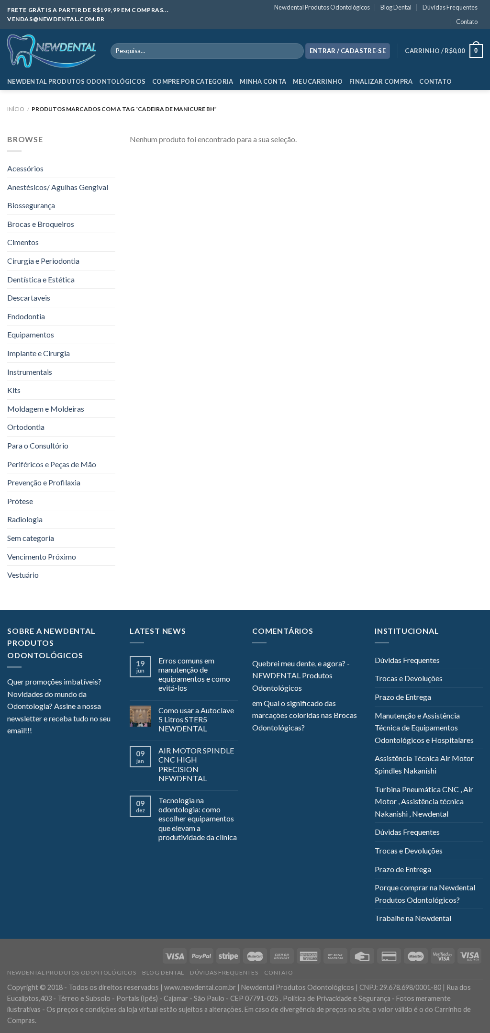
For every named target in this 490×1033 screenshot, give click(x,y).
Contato (467, 21)
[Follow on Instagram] (51, 731)
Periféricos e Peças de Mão (51, 464)
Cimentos (23, 242)
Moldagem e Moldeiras (45, 408)
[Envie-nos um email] (74, 731)
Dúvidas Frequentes (450, 7)
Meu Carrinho (318, 81)
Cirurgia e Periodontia (43, 260)
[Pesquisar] (294, 51)
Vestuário (23, 574)
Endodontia (26, 316)
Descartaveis (28, 297)
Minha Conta (263, 81)
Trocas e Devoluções (409, 678)
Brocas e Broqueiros (40, 223)
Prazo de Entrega (403, 696)
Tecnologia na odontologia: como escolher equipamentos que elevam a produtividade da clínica (197, 819)
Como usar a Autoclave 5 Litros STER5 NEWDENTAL (196, 719)
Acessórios (25, 168)
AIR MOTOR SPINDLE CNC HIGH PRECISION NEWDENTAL (196, 764)
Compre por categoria (192, 81)
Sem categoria (30, 537)
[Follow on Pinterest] (86, 731)
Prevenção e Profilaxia (43, 482)
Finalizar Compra (380, 81)
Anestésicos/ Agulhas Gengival (57, 186)
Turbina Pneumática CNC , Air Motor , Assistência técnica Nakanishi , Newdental (424, 801)
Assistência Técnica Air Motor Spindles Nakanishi (424, 764)
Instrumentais (29, 371)
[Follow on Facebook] (39, 731)
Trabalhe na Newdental (413, 917)
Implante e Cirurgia (38, 353)
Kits (14, 389)
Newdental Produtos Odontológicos (322, 7)
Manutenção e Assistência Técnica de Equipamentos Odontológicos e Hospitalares (424, 727)
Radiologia (25, 519)
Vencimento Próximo (41, 556)
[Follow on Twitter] (63, 731)
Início (15, 108)
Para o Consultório (37, 445)
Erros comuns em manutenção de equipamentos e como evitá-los (194, 674)
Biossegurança (31, 205)
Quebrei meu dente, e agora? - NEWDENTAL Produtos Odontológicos (301, 675)
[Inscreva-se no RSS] (97, 731)
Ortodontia (26, 426)
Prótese (20, 500)
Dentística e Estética (41, 279)
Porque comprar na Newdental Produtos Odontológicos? (425, 893)
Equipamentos (30, 334)
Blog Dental (396, 7)
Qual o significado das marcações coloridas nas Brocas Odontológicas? (304, 715)
